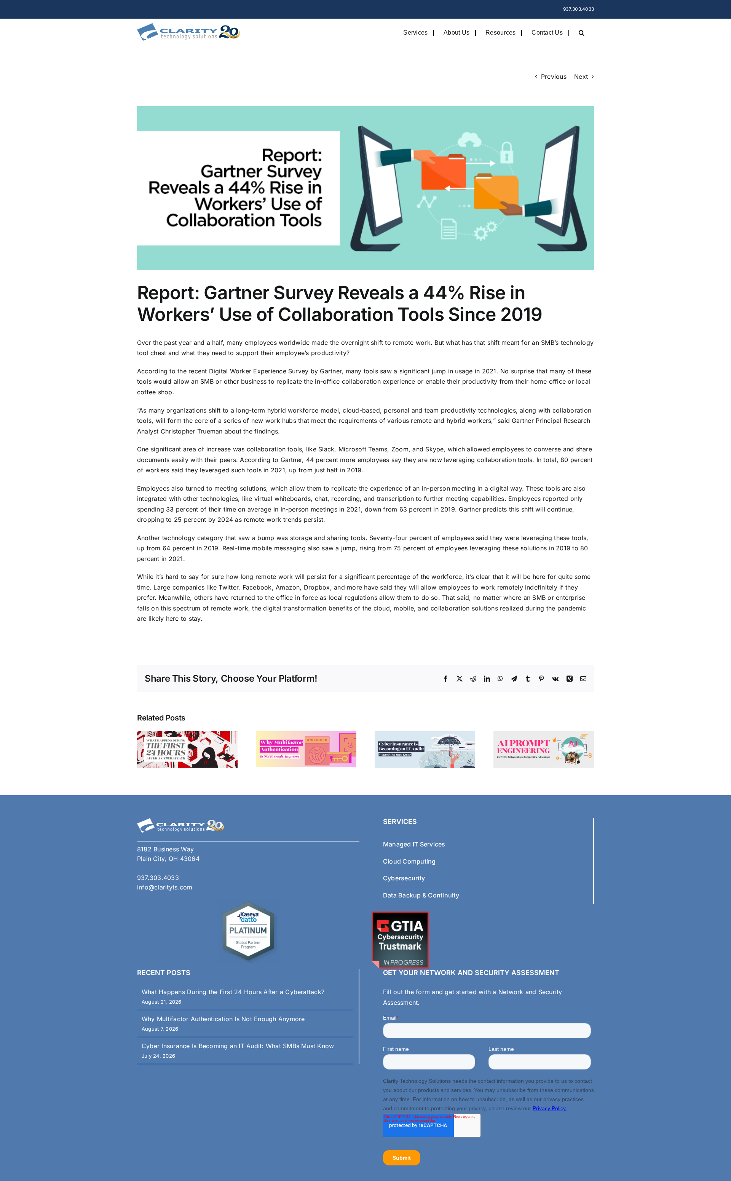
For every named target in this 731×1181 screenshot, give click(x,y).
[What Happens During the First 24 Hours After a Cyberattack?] (187, 735)
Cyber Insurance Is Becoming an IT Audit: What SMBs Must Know (238, 1046)
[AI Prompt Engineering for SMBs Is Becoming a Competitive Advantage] (543, 735)
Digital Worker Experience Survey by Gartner (275, 371)
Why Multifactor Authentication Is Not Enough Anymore (223, 1019)
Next (581, 76)
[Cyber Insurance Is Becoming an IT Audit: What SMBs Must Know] (425, 735)
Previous (554, 76)
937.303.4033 (578, 9)
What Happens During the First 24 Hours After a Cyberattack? (233, 992)
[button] (581, 33)
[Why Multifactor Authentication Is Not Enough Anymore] (306, 735)
